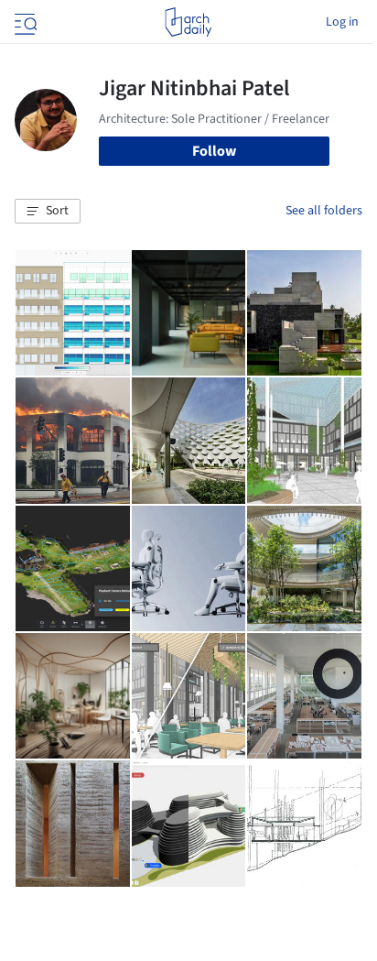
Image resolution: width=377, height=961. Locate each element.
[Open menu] (24, 22)
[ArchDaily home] (188, 22)
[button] (48, 211)
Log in (342, 22)
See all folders (323, 211)
